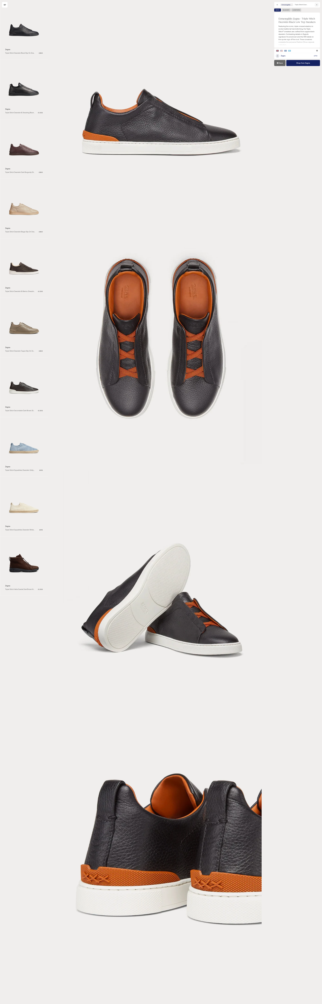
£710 (315, 56)
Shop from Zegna (303, 63)
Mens (277, 10)
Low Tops (296, 10)
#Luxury (286, 10)
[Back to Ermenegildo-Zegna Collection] (317, 5)
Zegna (7, 49)
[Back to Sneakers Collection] (277, 5)
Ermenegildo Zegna (289, 18)
